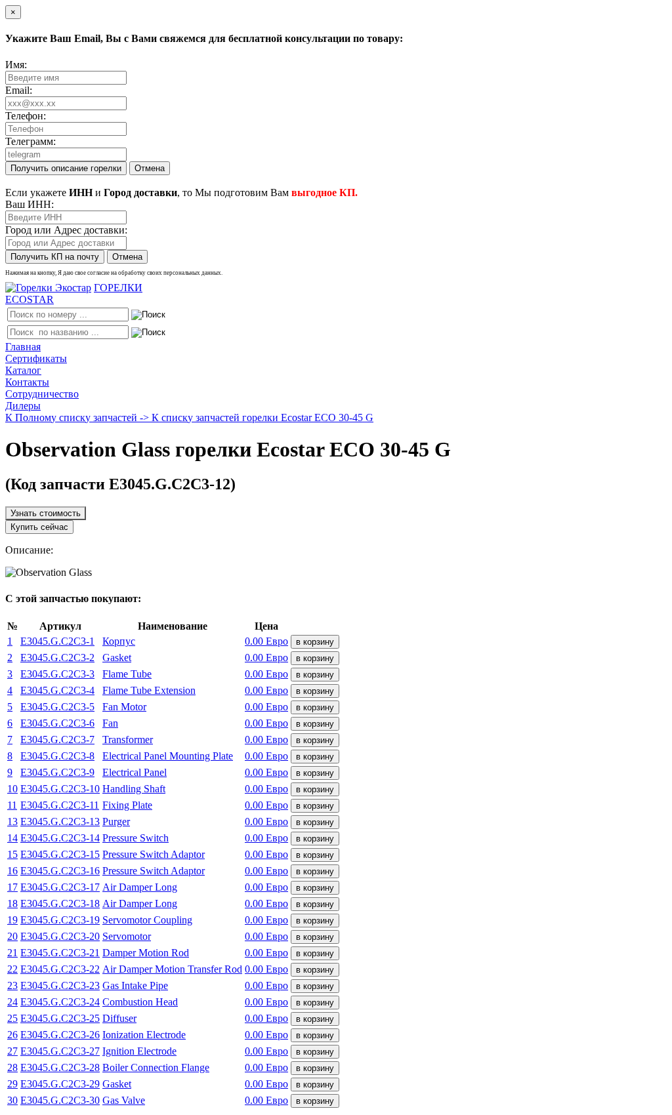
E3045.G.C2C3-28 (60, 1067)
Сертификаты (36, 358)
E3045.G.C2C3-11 (59, 805)
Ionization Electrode (144, 1034)
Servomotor (126, 936)
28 (12, 1067)
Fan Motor (124, 706)
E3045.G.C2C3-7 (57, 739)
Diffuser (119, 1018)
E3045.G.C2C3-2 (57, 657)
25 (12, 1018)
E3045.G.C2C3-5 (57, 706)
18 (12, 903)
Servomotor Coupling (147, 919)
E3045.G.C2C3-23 (60, 985)
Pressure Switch (135, 837)
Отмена (150, 168)
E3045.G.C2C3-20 (60, 936)
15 (12, 854)
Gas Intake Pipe (135, 985)
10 (12, 788)
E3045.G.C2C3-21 (60, 952)
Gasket (116, 657)
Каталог (23, 370)
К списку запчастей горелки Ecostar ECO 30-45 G (262, 417)
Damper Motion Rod (145, 952)
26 (12, 1034)
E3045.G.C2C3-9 (57, 772)
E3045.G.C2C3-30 (60, 1100)
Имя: (16, 64)
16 (12, 870)
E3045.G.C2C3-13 (60, 821)
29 (12, 1083)
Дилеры (23, 405)
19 (12, 919)
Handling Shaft (133, 788)
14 (12, 837)
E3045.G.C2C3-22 (60, 969)
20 (12, 936)
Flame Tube (127, 673)
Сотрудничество (42, 393)
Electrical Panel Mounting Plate (167, 755)
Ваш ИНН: (29, 204)
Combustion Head (140, 1001)
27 (12, 1051)
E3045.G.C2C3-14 (60, 837)
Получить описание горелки (65, 168)
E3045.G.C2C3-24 (60, 1001)
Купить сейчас (39, 527)
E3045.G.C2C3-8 (57, 755)
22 (12, 969)
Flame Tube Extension (149, 690)
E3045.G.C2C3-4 (57, 690)
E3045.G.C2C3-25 (60, 1018)
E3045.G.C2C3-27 (60, 1051)
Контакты (27, 382)
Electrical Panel (134, 772)
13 (12, 821)
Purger (116, 821)
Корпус (118, 641)
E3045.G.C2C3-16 (60, 870)
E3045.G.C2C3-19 (60, 919)
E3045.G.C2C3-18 (60, 903)
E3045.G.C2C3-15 (60, 854)
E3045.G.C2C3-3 (57, 673)
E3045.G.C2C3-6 (57, 723)
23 (12, 985)
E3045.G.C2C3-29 (60, 1083)
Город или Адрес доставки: (66, 229)
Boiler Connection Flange (155, 1067)
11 (12, 805)
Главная (23, 346)
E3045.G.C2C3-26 (60, 1034)
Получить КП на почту (54, 257)
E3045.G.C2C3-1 (57, 641)
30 (12, 1100)
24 (12, 1001)
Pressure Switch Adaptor (153, 854)
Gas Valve (123, 1100)
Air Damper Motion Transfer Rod (172, 969)
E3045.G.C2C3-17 (60, 887)
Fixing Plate (127, 805)
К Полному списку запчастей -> (78, 417)
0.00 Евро (266, 641)
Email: (18, 90)
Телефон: (25, 115)
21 (12, 952)
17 (12, 887)
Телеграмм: (30, 141)
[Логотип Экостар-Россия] (48, 287)
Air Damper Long (139, 887)
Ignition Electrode (139, 1051)
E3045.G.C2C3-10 (60, 788)
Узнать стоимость (45, 513)
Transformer (127, 739)
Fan (110, 723)
